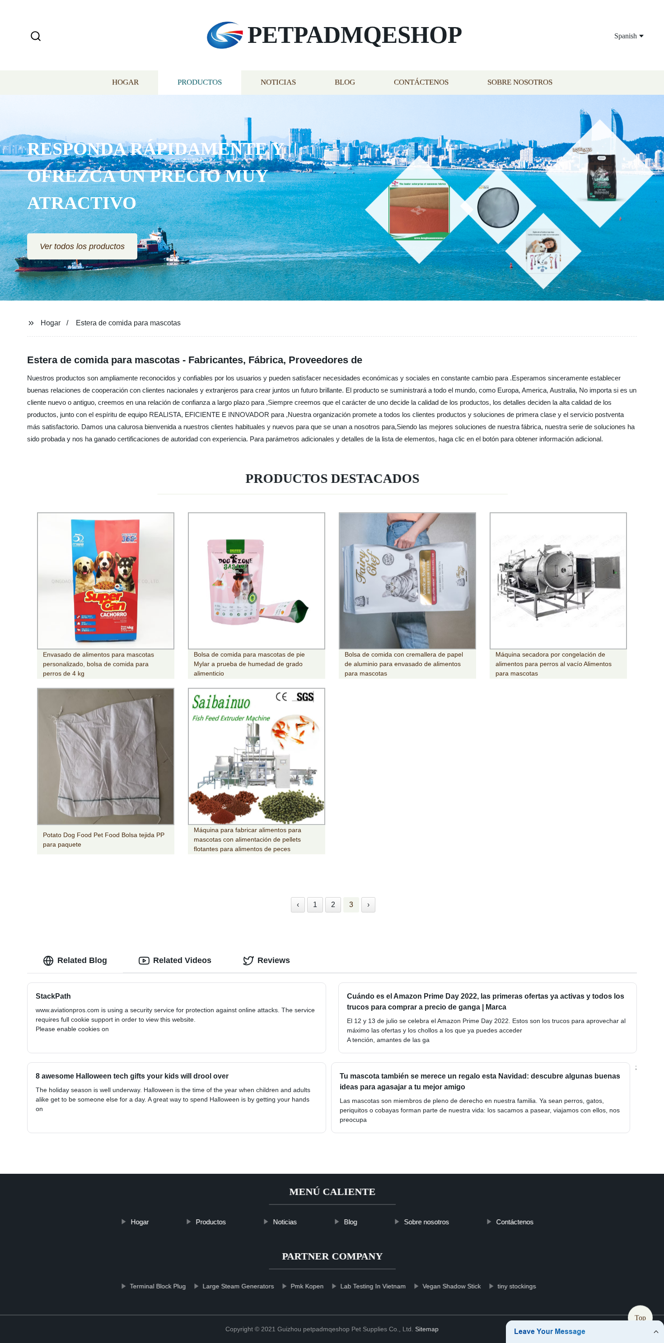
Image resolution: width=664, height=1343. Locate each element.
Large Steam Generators (238, 1286)
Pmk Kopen (306, 1286)
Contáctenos (421, 82)
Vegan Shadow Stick (451, 1286)
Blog (345, 82)
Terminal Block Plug (158, 1286)
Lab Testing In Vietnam (373, 1286)
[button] (35, 37)
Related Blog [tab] (82, 960)
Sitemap (427, 1329)
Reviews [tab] (273, 960)
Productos (200, 82)
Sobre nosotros (519, 82)
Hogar (125, 82)
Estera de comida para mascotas (128, 323)
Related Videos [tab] (182, 960)
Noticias (278, 82)
